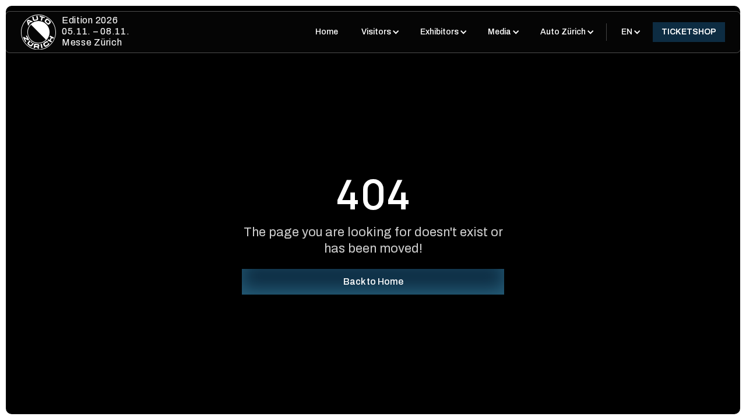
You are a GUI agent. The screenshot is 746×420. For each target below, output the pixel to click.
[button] (379, 32)
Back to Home (373, 281)
